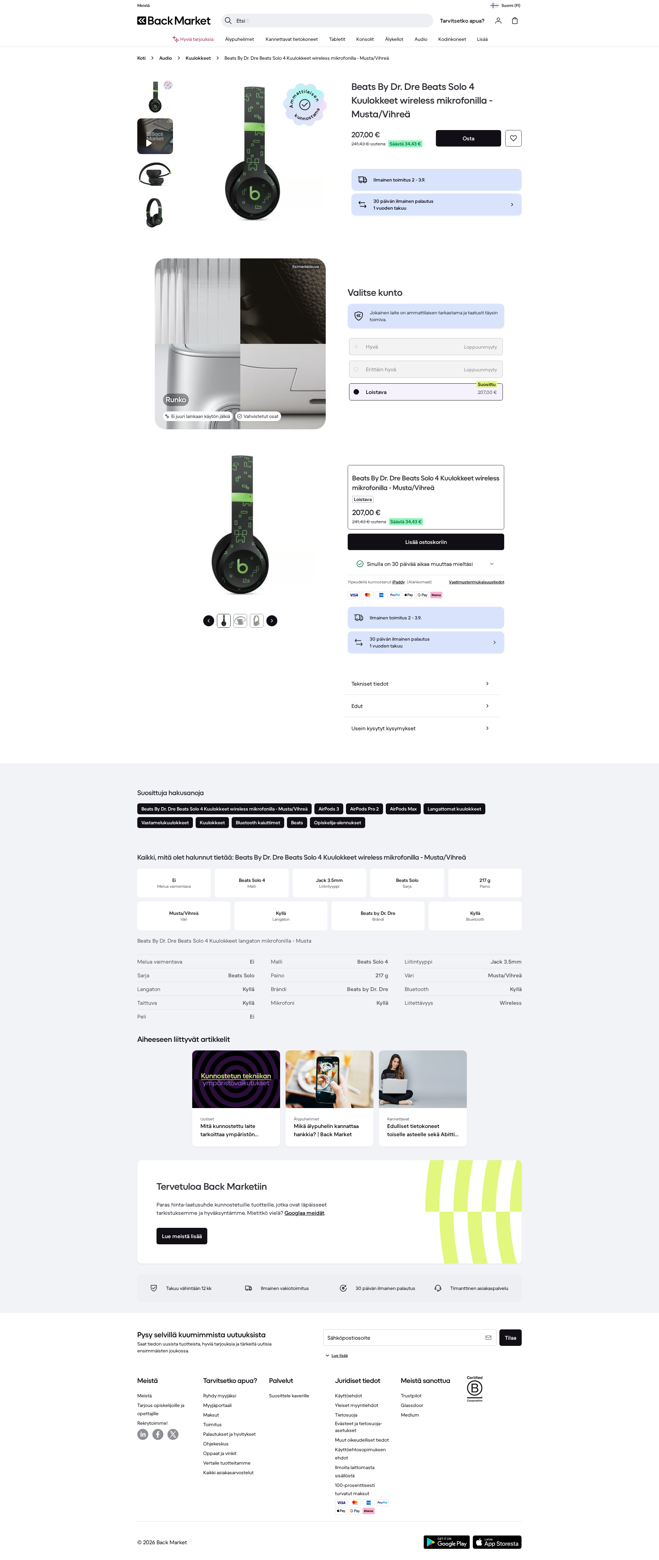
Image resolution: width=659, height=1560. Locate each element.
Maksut (211, 1415)
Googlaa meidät (304, 1212)
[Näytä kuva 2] (240, 621)
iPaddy (398, 581)
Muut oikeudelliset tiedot (362, 1440)
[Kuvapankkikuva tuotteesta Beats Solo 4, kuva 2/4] (155, 175)
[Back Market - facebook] (157, 1434)
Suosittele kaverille (289, 1396)
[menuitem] (239, 39)
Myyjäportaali (217, 1405)
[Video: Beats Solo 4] (155, 136)
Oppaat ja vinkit (219, 1453)
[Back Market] (173, 20)
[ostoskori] (515, 20)
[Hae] (228, 20)
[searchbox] (332, 20)
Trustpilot (411, 1396)
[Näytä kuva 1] (224, 621)
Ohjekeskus (216, 1444)
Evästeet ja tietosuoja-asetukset (358, 1426)
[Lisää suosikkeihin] (513, 138)
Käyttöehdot (348, 1396)
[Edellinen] (208, 620)
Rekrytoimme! (152, 1423)
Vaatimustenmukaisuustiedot (476, 581)
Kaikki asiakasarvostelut (228, 1472)
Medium (410, 1415)
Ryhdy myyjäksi (219, 1396)
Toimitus (212, 1424)
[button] (305, 105)
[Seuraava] (271, 620)
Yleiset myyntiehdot (356, 1405)
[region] (329, 1099)
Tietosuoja (346, 1415)
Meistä (144, 1396)
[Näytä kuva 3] (257, 621)
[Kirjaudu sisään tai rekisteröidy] (498, 20)
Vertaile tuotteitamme (227, 1463)
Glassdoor (412, 1405)
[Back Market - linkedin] (142, 1434)
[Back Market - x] (172, 1434)
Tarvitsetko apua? (462, 20)
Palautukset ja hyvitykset (229, 1434)
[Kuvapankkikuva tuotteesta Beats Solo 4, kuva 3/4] (155, 213)
